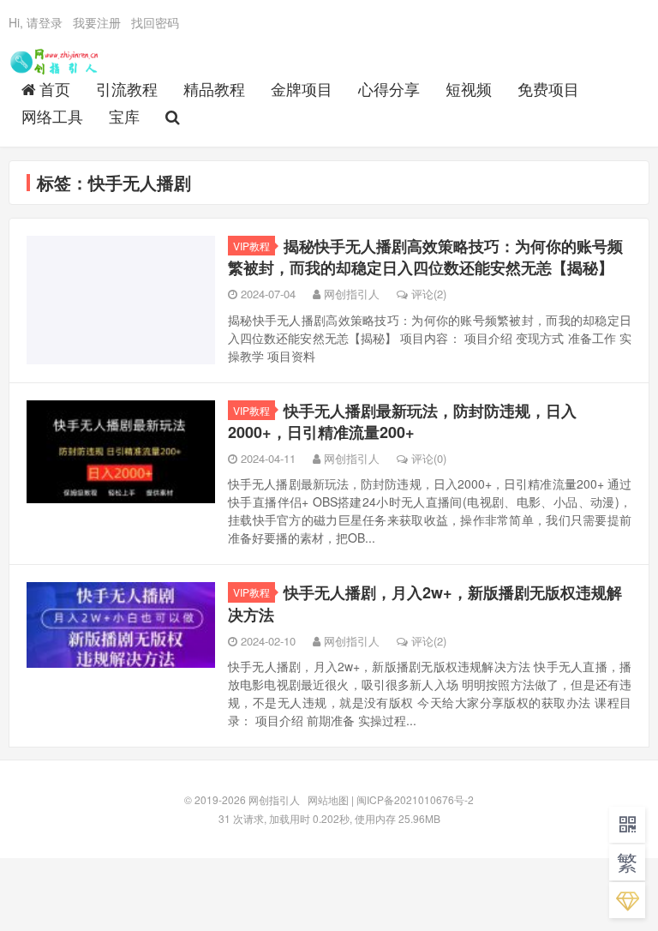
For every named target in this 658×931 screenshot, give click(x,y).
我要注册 (97, 22)
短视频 (469, 88)
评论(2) (428, 293)
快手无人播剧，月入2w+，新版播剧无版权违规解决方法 (425, 603)
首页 (54, 88)
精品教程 (214, 88)
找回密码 (155, 22)
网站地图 (328, 799)
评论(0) (428, 458)
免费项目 (548, 88)
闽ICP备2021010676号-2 (415, 799)
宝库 (124, 116)
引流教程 (127, 88)
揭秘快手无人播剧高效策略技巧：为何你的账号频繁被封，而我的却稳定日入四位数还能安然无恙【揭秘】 (425, 257)
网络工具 (52, 116)
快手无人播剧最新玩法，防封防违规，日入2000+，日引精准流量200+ (402, 421)
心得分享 (389, 88)
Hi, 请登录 (36, 22)
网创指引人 (57, 61)
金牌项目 (301, 88)
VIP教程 (251, 245)
